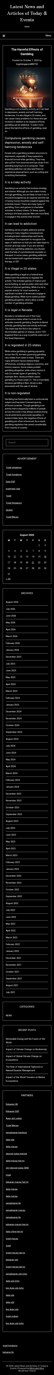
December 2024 (13, 711)
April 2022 (11, 930)
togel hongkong (10, 1345)
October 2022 (12, 889)
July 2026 (10, 609)
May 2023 (10, 841)
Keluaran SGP (12, 1111)
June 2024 (11, 752)
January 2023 (12, 869)
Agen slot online (14, 1118)
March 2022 (11, 937)
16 (45, 556)
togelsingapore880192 (27, 64)
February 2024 (13, 780)
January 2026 (12, 650)
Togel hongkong (14, 474)
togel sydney (12, 1316)
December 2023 (13, 793)
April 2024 (11, 766)
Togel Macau (12, 517)
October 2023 (12, 807)
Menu (48, 35)
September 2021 (14, 978)
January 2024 (12, 786)
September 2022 (14, 896)
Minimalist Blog (37, 1368)
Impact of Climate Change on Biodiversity (26, 1049)
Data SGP (10, 481)
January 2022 (12, 951)
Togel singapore (14, 467)
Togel (8, 495)
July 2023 (10, 828)
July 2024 (10, 745)
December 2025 (13, 656)
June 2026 (11, 615)
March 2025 (11, 691)
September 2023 (14, 814)
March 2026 (11, 636)
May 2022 (10, 923)
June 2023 (11, 834)
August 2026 (12, 602)
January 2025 (12, 704)
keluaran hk (8, 1352)
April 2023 (11, 848)
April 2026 (11, 629)
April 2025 (11, 684)
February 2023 (13, 862)
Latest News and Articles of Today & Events (27, 12)
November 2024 (13, 718)
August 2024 (12, 739)
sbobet (9, 510)
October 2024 (12, 725)
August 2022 (12, 903)
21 (33, 562)
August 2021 (12, 985)
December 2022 (13, 875)
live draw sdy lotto (15, 1323)
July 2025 (10, 663)
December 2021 (13, 958)
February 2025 (13, 698)
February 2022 (13, 944)
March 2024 (11, 773)
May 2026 (10, 622)
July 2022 (10, 910)
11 (15, 556)
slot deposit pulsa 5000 (17, 1168)
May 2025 (10, 677)
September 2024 (14, 732)
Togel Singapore (14, 503)
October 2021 (12, 971)
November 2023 (13, 800)
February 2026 (13, 643)
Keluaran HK (12, 1104)
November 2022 (13, 882)
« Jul (8, 578)
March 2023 (11, 855)
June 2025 (11, 670)
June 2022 (11, 917)
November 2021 (13, 964)
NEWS (9, 1015)
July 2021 (10, 992)
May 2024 (10, 759)
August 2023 (12, 821)
